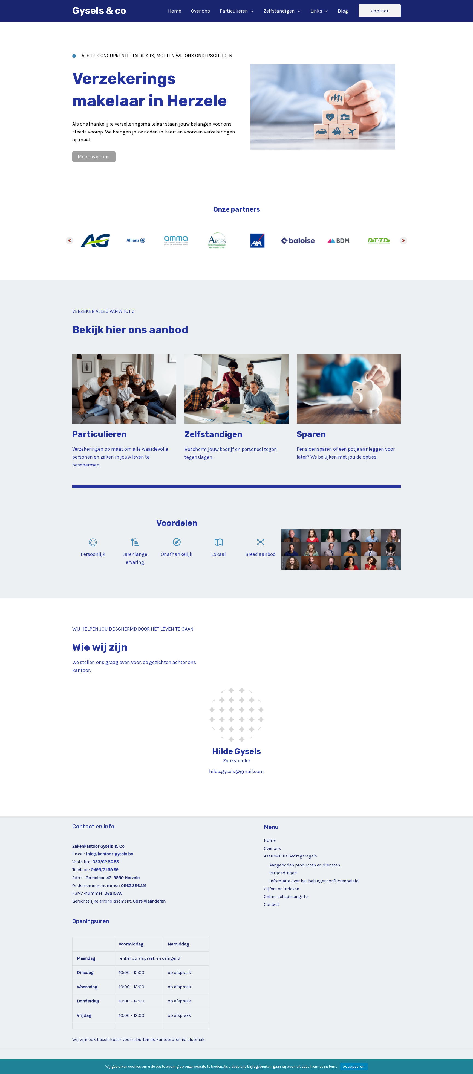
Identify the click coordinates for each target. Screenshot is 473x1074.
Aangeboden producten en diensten (304, 865)
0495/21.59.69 (105, 869)
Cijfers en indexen (281, 888)
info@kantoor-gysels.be (109, 853)
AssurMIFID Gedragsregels (290, 856)
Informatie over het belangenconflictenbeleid (314, 880)
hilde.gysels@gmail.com (236, 771)
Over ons (272, 848)
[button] (251, 11)
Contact (271, 904)
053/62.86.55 (106, 861)
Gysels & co (99, 10)
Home (270, 840)
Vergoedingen (283, 872)
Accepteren (354, 1066)
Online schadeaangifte (286, 896)
